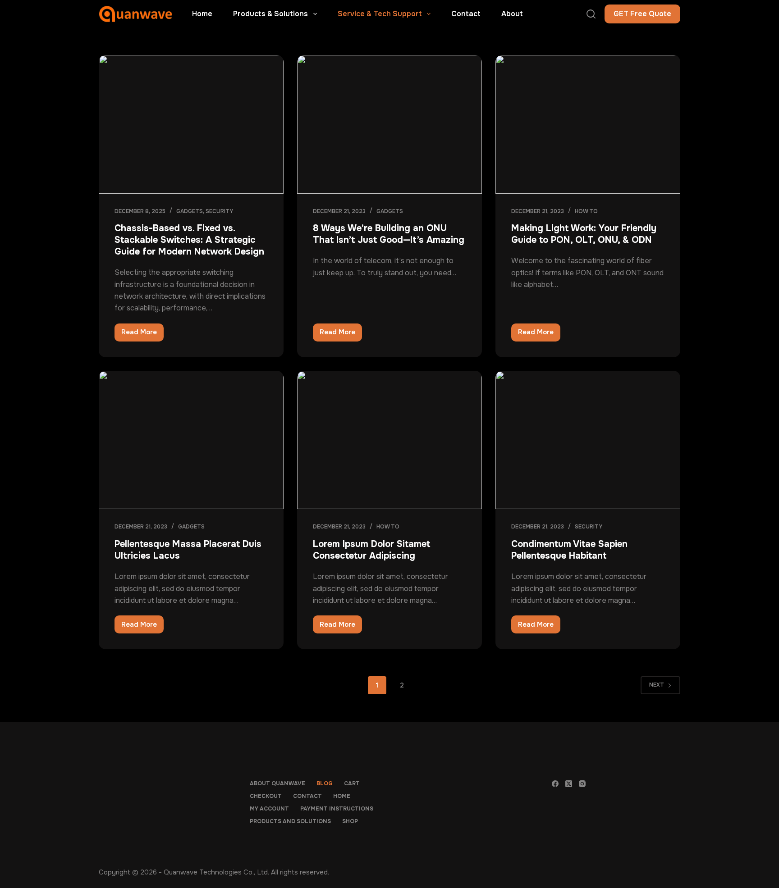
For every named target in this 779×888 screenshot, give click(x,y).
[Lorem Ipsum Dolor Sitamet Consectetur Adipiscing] (389, 440)
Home (202, 13)
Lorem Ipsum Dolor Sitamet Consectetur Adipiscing (371, 549)
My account (269, 809)
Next (656, 684)
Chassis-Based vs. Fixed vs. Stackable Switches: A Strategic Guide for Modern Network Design (189, 240)
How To (586, 211)
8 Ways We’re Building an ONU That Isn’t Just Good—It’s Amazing (388, 234)
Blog (324, 783)
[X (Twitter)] (568, 783)
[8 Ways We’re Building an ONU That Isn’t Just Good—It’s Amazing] (389, 124)
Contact (466, 13)
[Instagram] (582, 783)
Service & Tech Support (380, 13)
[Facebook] (555, 783)
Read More (142, 334)
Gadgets (189, 211)
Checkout (266, 796)
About (512, 13)
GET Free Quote (642, 13)
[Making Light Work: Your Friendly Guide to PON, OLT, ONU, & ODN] (587, 124)
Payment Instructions (336, 809)
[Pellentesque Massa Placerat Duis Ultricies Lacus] (191, 440)
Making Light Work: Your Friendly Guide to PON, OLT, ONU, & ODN (583, 234)
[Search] (591, 13)
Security (219, 211)
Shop (350, 821)
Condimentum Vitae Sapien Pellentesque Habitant (569, 549)
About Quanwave (277, 783)
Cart (352, 783)
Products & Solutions (270, 13)
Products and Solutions (290, 821)
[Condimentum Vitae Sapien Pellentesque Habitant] (587, 440)
